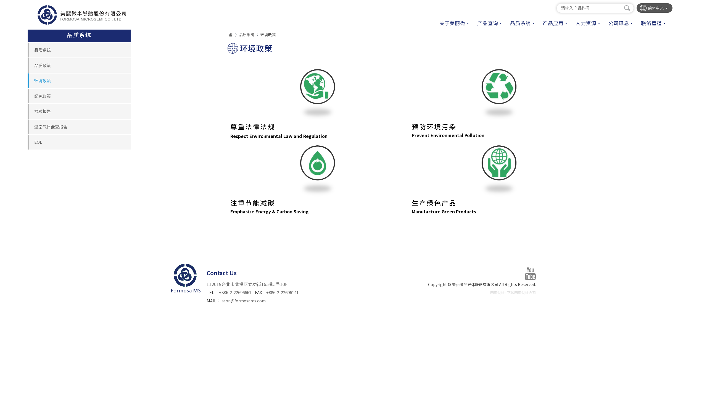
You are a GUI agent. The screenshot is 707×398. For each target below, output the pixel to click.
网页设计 (497, 292)
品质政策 (42, 65)
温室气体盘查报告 (50, 127)
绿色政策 (42, 96)
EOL (38, 142)
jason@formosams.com (243, 300)
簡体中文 (656, 8)
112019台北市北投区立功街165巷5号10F (247, 284)
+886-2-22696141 (282, 292)
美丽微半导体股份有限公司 (81, 15)
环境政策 (42, 80)
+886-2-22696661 (235, 292)
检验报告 (42, 111)
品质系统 (42, 50)
